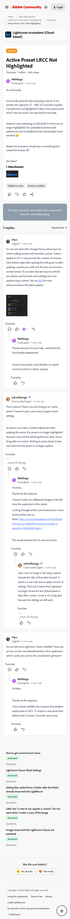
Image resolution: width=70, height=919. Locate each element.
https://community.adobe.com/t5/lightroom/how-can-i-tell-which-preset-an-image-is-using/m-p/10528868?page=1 (37, 523)
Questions (51, 20)
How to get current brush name (23, 753)
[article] (35, 285)
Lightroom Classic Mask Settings (23, 770)
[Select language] (46, 7)
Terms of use (36, 896)
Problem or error (15, 185)
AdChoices (16, 914)
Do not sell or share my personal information (28, 908)
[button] (6, 8)
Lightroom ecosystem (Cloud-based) (24, 20)
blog (40, 280)
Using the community (17, 896)
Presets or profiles (36, 185)
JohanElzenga (19, 397)
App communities (27, 16)
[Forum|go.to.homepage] (26, 7)
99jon (15, 239)
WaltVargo (17, 79)
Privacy (48, 896)
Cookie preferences (16, 902)
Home (10, 16)
